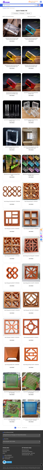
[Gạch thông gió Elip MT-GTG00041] (31, 191)
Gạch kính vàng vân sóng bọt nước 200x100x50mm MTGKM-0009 (31, 66)
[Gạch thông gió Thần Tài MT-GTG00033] (31, 300)
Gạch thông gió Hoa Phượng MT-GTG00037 (31, 255)
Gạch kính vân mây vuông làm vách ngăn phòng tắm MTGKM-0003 (31, 148)
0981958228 (36, 1)
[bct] (7, 462)
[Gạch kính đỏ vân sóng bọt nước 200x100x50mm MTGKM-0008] (12, 82)
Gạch (8, 8)
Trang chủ (4, 8)
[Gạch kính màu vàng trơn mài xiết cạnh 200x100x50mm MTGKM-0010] (12, 55)
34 (24, 427)
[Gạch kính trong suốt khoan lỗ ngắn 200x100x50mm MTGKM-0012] (12, 28)
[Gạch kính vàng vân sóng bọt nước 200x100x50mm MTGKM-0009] (31, 55)
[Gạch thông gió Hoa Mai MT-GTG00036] (12, 273)
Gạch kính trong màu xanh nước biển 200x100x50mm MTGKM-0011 (31, 39)
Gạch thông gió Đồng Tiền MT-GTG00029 (31, 364)
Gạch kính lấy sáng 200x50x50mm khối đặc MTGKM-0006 (12, 120)
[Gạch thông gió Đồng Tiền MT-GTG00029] (31, 354)
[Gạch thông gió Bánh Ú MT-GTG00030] (12, 354)
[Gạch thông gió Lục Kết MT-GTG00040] (12, 218)
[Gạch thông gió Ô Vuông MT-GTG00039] (31, 218)
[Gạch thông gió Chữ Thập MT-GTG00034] (12, 300)
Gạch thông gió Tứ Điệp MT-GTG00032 (12, 337)
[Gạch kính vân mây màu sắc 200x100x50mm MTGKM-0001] (31, 164)
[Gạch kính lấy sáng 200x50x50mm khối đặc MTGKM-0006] (12, 109)
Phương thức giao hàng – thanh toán (28, 453)
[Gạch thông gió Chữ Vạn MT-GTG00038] (12, 245)
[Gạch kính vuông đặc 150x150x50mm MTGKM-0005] (31, 109)
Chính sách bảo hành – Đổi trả (27, 454)
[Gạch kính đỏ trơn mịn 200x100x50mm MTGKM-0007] (31, 82)
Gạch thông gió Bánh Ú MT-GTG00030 (12, 364)
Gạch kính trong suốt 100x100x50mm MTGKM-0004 (12, 148)
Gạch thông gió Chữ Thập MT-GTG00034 (12, 310)
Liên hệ (4, 453)
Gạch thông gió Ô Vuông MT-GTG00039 (31, 228)
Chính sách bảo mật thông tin (27, 451)
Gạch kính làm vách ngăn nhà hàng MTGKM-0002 (12, 175)
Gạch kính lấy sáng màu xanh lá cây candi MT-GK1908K (31, 392)
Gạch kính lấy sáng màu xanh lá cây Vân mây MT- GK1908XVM (12, 419)
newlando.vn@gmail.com (8, 457)
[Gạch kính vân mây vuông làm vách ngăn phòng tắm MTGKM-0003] (31, 137)
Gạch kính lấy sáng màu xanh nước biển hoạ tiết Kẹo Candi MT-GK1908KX (31, 419)
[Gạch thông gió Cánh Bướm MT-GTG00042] (12, 191)
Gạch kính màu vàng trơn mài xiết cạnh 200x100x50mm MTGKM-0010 (12, 66)
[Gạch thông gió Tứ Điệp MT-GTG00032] (12, 327)
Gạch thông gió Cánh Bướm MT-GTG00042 (12, 201)
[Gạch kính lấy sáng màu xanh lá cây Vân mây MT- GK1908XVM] (12, 409)
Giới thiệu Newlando (6, 450)
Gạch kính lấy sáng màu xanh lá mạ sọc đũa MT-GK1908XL (12, 392)
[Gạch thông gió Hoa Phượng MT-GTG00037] (31, 245)
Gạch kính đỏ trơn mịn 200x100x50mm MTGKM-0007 (31, 93)
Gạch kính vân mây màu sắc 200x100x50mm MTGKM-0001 (31, 175)
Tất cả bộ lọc (15, 13)
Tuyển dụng (5, 451)
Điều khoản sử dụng (25, 450)
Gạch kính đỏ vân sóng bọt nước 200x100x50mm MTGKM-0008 (12, 93)
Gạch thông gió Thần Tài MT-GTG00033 (31, 310)
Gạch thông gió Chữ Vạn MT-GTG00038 (12, 255)
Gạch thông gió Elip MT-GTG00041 (31, 201)
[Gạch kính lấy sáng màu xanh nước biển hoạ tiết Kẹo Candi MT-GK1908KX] (31, 409)
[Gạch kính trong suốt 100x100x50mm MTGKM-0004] (12, 137)
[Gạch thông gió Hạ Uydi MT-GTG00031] (31, 327)
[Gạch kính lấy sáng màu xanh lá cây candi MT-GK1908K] (31, 381)
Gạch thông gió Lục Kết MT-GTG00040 (12, 228)
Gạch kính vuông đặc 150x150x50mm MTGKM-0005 (31, 120)
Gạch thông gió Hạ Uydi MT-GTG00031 (31, 337)
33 (22, 427)
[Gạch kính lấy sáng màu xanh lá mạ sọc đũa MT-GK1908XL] (12, 381)
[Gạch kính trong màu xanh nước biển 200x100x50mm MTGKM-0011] (31, 28)
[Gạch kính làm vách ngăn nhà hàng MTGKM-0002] (12, 164)
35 (26, 427)
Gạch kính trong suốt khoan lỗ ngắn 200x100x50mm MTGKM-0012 (12, 39)
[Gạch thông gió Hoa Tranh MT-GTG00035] (31, 273)
